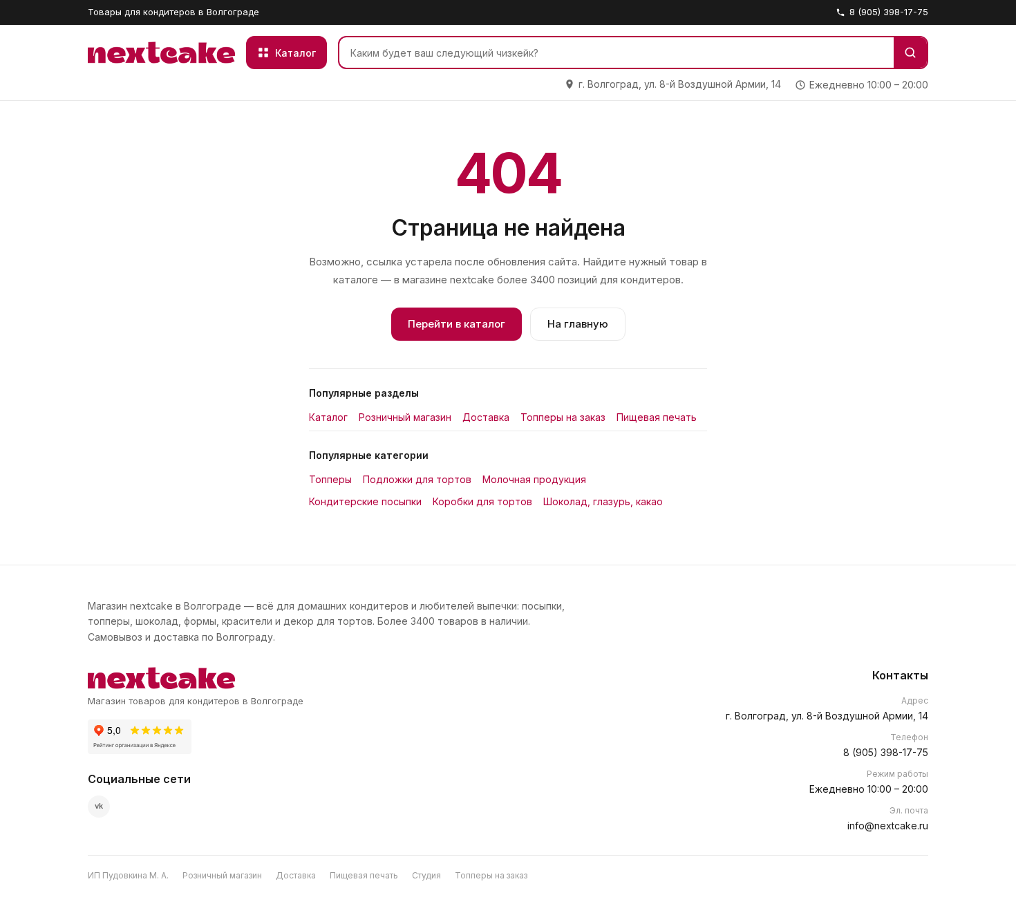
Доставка (485, 417)
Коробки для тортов (482, 501)
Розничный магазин (405, 417)
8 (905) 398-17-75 (888, 11)
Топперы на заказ (562, 417)
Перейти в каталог (456, 323)
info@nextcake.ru (887, 825)
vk (99, 806)
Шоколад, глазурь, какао (603, 501)
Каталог (328, 417)
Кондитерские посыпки (365, 501)
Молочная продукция (534, 479)
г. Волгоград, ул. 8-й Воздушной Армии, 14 (827, 716)
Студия (426, 875)
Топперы (330, 479)
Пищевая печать (657, 417)
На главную (577, 323)
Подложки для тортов (417, 479)
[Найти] (910, 52)
